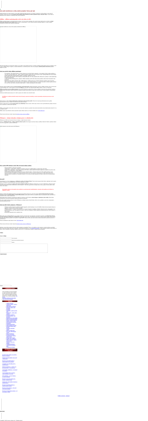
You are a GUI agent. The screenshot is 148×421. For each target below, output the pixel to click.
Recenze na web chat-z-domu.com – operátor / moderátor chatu (9, 379)
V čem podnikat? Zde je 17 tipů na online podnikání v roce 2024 (8, 373)
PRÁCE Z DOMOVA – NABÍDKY (9, 6)
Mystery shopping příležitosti (11, 320)
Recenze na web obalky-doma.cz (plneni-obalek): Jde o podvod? (8, 361)
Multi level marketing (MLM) (11, 319)
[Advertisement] (28, 270)
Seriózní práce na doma (10, 337)
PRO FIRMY (4, 406)
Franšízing (8, 309)
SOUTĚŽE (4, 407)
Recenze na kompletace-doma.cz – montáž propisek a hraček (8, 385)
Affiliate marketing (9, 303)
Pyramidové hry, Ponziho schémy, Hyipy (11, 336)
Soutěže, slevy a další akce (11, 338)
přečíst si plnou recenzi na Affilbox (23, 114)
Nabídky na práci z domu (11, 321)
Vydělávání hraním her (10, 344)
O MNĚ (3, 2)
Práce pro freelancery (10, 333)
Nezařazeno (8, 323)
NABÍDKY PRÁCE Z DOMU (8, 404)
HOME (3, 1)
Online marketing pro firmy (11, 325)
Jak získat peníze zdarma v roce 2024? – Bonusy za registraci (9, 355)
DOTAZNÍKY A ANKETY (7, 5)
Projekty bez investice (10, 334)
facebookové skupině (35, 228)
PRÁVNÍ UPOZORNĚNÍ (7, 418)
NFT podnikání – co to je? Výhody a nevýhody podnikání (9, 376)
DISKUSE (4, 405)
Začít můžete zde (41, 110)
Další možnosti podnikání (11, 306)
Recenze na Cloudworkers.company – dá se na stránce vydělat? (9, 391)
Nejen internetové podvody (11, 322)
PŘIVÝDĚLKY (5, 3)
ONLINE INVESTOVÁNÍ (7, 4)
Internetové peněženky (10, 314)
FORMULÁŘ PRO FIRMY (7, 416)
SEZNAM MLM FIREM (7, 408)
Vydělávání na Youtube (10, 347)
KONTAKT (4, 413)
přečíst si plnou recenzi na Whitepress (24, 223)
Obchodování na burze (10, 324)
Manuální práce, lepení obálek (11, 317)
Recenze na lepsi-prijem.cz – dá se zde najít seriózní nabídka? (9, 388)
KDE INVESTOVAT (6, 399)
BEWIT (3, 7)
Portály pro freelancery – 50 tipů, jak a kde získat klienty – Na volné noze (9, 367)
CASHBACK (5, 400)
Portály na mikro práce (10, 330)
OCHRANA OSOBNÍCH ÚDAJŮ (8, 417)
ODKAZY (4, 414)
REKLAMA (4, 415)
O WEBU (4, 409)
